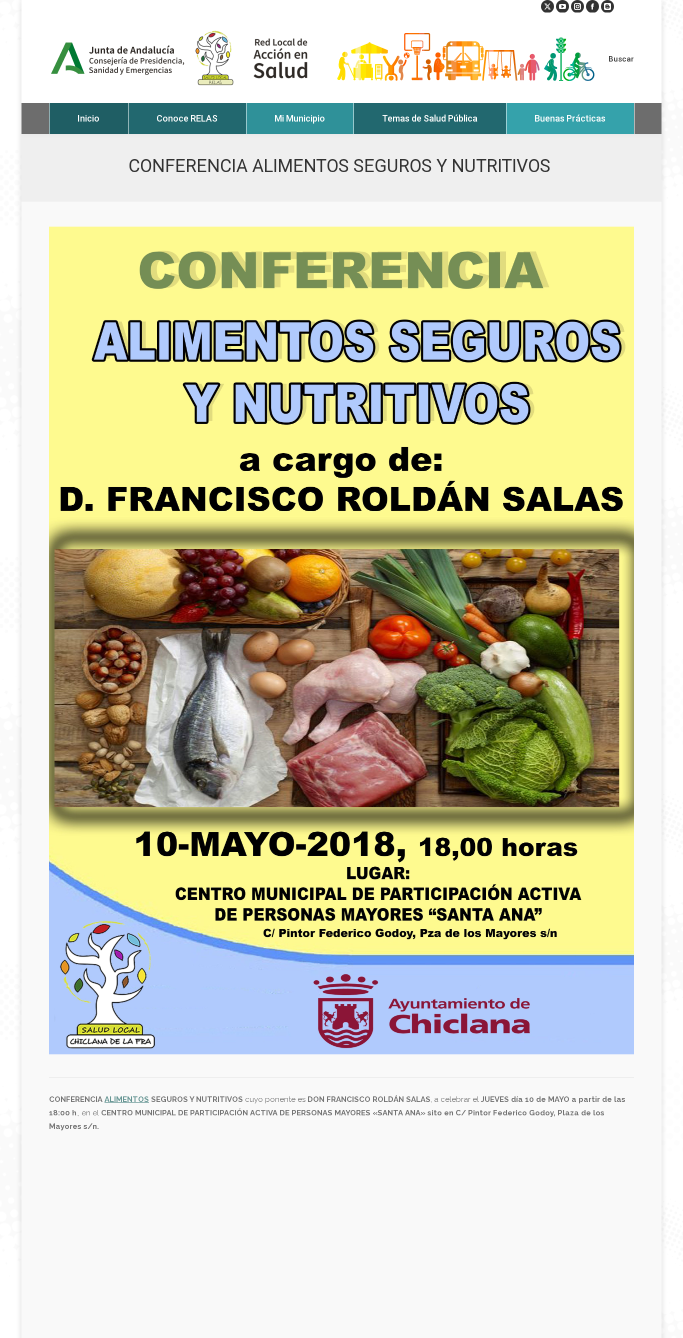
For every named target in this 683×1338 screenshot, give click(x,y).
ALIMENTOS (126, 1099)
